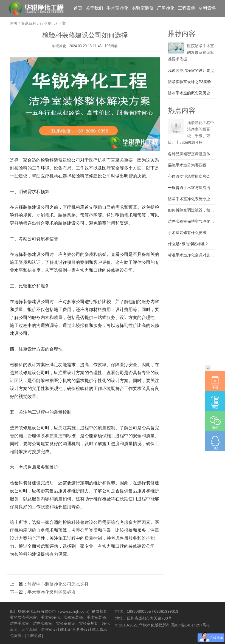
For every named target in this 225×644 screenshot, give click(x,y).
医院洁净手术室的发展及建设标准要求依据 (191, 52)
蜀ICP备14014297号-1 (190, 625)
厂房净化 (166, 8)
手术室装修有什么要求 (187, 232)
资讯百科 (28, 23)
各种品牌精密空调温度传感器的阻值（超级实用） (191, 154)
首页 (78, 8)
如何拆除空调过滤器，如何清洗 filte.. (191, 210)
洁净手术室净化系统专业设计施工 (191, 199)
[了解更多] (34, 635)
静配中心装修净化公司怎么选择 (58, 584)
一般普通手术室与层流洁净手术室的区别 (191, 187)
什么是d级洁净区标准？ (188, 244)
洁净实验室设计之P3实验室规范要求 (191, 82)
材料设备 (207, 8)
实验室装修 (143, 8)
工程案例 (186, 8)
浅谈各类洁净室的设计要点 (191, 70)
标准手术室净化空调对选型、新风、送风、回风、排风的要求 (191, 255)
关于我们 (94, 8)
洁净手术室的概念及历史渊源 (191, 93)
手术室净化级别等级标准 (51, 592)
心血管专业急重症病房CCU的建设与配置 (191, 176)
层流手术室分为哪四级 (187, 165)
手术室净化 (117, 8)
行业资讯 (47, 23)
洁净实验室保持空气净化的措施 (191, 221)
